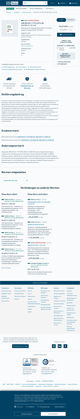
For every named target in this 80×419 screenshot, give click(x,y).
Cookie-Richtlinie (39, 400)
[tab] (15, 180)
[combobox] (39, 3)
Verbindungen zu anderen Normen (36, 69)
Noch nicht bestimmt (27, 46)
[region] (40, 402)
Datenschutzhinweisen (20, 400)
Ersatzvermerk (22, 67)
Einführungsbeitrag (8, 67)
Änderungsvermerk (35, 67)
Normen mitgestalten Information (12, 69)
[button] (62, 3)
